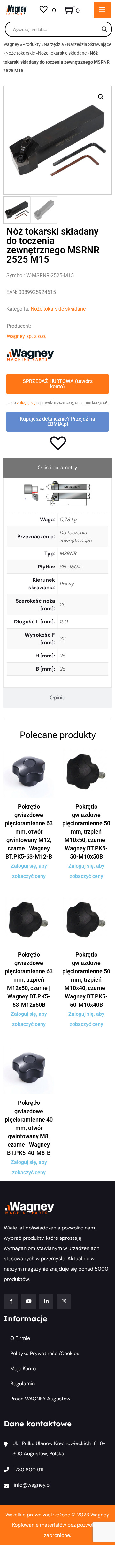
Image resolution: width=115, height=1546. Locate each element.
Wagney (11, 44)
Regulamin (22, 1383)
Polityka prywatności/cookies (44, 1353)
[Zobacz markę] (30, 354)
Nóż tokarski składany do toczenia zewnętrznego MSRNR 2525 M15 (56, 61)
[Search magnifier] (104, 29)
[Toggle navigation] (102, 10)
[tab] (57, 468)
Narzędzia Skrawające (89, 44)
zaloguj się (26, 402)
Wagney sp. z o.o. (26, 336)
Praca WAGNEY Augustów (40, 1398)
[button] (101, 97)
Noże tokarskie (20, 53)
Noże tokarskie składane (62, 53)
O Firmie (20, 1338)
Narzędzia (54, 44)
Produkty (31, 44)
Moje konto (23, 1368)
